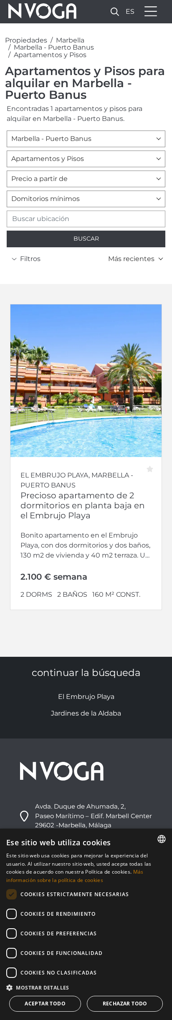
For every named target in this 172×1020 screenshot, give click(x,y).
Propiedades (26, 40)
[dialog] (86, 924)
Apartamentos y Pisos (50, 55)
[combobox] (86, 139)
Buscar (86, 238)
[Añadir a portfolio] (153, 466)
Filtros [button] (30, 259)
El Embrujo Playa (86, 697)
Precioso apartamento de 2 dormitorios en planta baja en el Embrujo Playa (82, 505)
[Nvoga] (39, 11)
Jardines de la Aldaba (86, 713)
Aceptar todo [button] (45, 1003)
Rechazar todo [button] (125, 1003)
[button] (114, 11)
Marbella (70, 40)
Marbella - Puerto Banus (54, 47)
